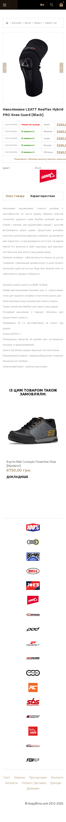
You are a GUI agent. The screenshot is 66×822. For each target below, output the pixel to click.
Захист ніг (51, 22)
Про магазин (38, 777)
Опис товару (15, 196)
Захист (38, 22)
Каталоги (11, 783)
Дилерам (33, 788)
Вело (28, 22)
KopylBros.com (38, 803)
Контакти (57, 777)
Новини (19, 777)
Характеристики (42, 196)
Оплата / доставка (34, 783)
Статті (6, 777)
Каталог (17, 22)
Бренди (55, 783)
